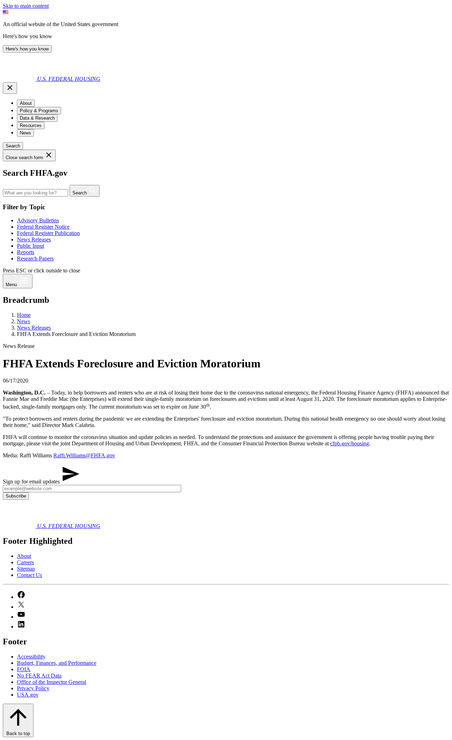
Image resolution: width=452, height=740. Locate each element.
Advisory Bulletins (38, 220)
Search (13, 146)
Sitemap (26, 569)
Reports (25, 252)
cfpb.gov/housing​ (349, 443)
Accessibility (31, 657)
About (24, 556)
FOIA (23, 669)
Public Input (30, 246)
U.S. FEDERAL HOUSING (68, 79)
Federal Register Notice (43, 227)
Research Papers (35, 258)
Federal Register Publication (48, 233)
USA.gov (27, 695)
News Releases (34, 239)
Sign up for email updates (32, 482)
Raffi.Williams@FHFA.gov (84, 455)
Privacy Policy (33, 688)
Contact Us (29, 575)
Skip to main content (26, 6)
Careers (25, 562)
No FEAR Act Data (39, 676)
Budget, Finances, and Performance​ (56, 663)
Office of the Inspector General (51, 682)
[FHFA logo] (20, 79)
